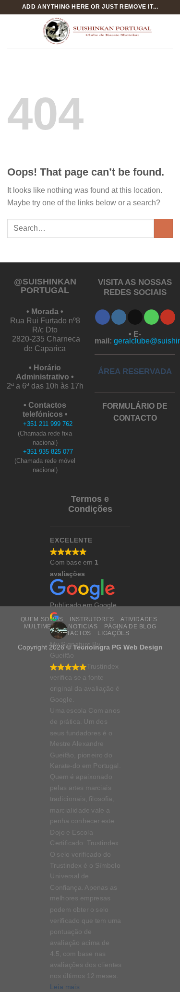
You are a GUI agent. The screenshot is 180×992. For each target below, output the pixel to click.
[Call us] (151, 317)
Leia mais (65, 986)
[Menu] (13, 31)
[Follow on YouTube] (167, 317)
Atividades (138, 619)
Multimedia (43, 626)
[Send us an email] (135, 317)
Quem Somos (42, 619)
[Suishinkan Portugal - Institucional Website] (96, 31)
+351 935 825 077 (48, 451)
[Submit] (163, 228)
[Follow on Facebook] (102, 317)
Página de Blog (130, 626)
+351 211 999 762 (47, 423)
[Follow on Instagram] (118, 317)
